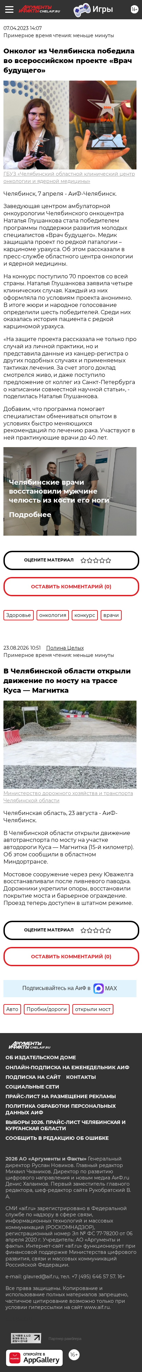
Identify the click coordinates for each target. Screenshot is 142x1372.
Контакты (81, 1077)
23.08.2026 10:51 (22, 648)
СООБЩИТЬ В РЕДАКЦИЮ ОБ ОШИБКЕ (57, 1138)
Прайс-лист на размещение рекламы (61, 1096)
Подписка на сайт (33, 1077)
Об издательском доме (41, 1057)
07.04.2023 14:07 (22, 28)
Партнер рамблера (65, 1339)
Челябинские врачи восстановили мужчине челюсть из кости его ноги (59, 491)
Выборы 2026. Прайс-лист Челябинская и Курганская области (66, 1125)
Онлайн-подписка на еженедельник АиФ (67, 1067)
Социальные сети (32, 1087)
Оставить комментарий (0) (71, 587)
